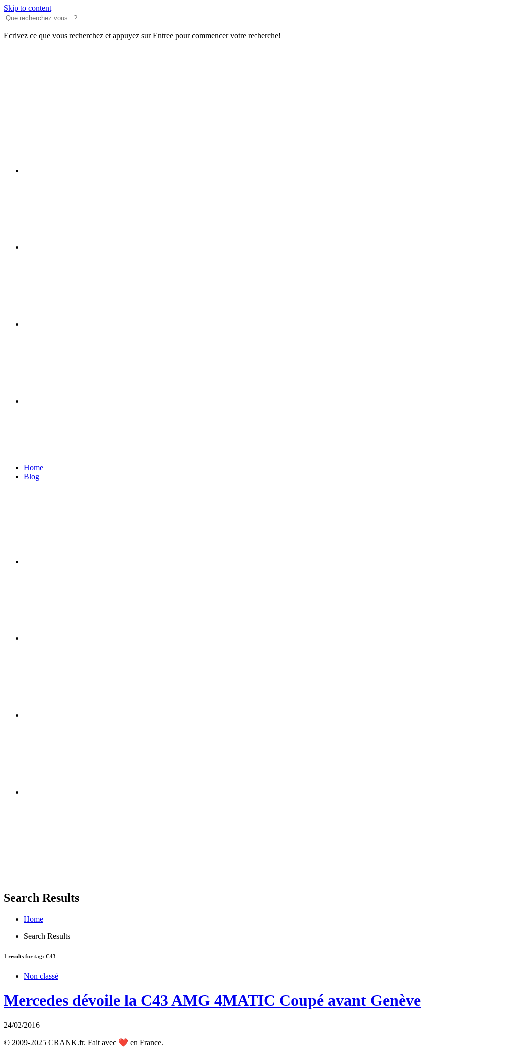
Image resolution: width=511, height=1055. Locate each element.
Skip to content (27, 8)
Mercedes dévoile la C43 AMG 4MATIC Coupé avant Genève (212, 1000)
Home (33, 467)
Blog (31, 476)
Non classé (41, 976)
